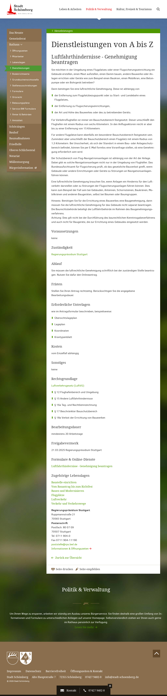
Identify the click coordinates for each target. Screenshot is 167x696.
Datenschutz (33, 671)
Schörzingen (17, 126)
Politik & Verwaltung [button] (100, 9)
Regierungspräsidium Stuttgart (69, 254)
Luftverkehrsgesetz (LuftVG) (67, 385)
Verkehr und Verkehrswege (68, 503)
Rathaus (14, 44)
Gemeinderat (17, 38)
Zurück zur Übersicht (68, 557)
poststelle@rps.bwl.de (64, 544)
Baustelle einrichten (63, 482)
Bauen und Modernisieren (67, 491)
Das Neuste (16, 32)
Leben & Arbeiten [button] (70, 9)
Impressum (14, 671)
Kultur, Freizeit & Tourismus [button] (134, 9)
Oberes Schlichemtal (22, 150)
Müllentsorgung (19, 162)
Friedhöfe (15, 144)
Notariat (14, 156)
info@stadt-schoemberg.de (122, 677)
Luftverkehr (59, 499)
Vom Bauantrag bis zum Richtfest (72, 486)
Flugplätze (57, 495)
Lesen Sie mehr (84, 627)
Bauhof (13, 132)
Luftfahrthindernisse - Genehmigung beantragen (81, 466)
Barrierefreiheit (56, 671)
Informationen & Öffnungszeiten (70, 548)
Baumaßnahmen (19, 138)
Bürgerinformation (21, 168)
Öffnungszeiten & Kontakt (86, 671)
